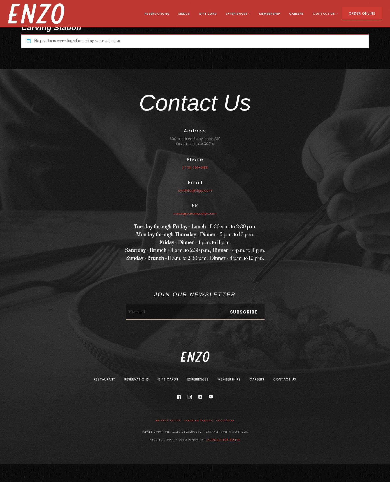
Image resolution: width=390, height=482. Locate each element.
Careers (296, 14)
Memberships (229, 379)
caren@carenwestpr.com (195, 213)
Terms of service (198, 420)
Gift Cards (168, 379)
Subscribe (243, 312)
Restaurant (104, 379)
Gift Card (208, 14)
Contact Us (324, 14)
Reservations (157, 14)
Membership (269, 14)
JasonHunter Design (223, 439)
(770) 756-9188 (195, 167)
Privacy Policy (168, 420)
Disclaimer (225, 420)
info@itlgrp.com (195, 190)
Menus (184, 14)
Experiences (237, 14)
